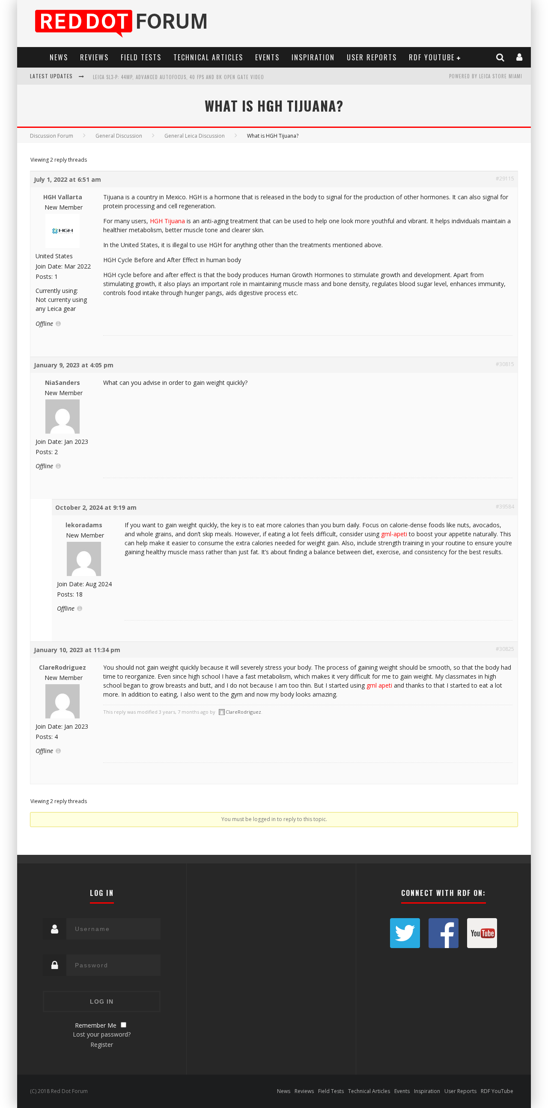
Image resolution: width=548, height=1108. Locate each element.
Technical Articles (208, 57)
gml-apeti (394, 534)
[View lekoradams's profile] (84, 574)
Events (267, 57)
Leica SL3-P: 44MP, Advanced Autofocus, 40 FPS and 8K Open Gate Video (178, 77)
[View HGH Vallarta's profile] (62, 246)
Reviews (94, 57)
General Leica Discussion (194, 135)
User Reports (372, 57)
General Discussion (118, 135)
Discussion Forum (51, 135)
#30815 (505, 364)
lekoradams (84, 525)
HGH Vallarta (62, 197)
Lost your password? (102, 1034)
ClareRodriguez (62, 667)
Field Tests (141, 57)
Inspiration (313, 57)
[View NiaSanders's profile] (62, 431)
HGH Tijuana (167, 221)
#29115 (505, 178)
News (59, 57)
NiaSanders (62, 382)
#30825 (505, 649)
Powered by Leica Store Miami (485, 76)
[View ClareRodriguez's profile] (62, 716)
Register (101, 1044)
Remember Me (95, 1025)
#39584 (505, 506)
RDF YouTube (432, 57)
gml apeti (379, 685)
